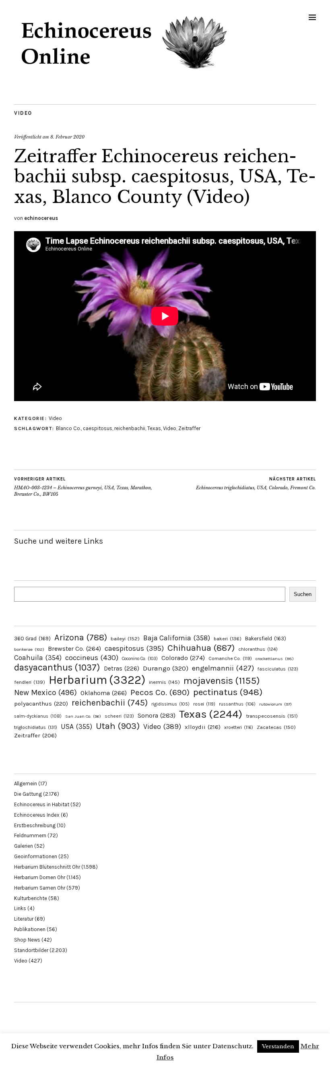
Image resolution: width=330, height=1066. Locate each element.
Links (20, 908)
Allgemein (25, 783)
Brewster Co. (74, 648)
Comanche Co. (230, 658)
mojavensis (222, 680)
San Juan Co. (83, 716)
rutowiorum (275, 704)
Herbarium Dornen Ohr (39, 877)
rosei (204, 704)
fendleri (29, 682)
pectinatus (227, 692)
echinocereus (41, 218)
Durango (165, 668)
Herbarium (97, 680)
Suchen (302, 594)
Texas (154, 428)
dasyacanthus (57, 667)
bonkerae (29, 649)
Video (23, 113)
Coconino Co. (140, 658)
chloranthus (258, 649)
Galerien (23, 846)
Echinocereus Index (37, 815)
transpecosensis (272, 716)
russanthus (237, 704)
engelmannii (223, 668)
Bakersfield (265, 638)
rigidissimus (170, 704)
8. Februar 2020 (67, 137)
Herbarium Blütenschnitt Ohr (47, 867)
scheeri (119, 716)
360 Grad (32, 638)
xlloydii (203, 727)
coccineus (91, 657)
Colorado (183, 658)
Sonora (156, 715)
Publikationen (29, 929)
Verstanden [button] (278, 1046)
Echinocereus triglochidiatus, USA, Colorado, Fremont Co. (256, 483)
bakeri (227, 639)
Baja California (176, 638)
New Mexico (45, 692)
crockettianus (275, 658)
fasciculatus (278, 669)
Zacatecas (276, 727)
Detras (121, 668)
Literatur (23, 919)
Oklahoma (103, 693)
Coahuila (38, 658)
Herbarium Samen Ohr (39, 888)
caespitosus (97, 428)
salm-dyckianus (38, 716)
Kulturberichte (30, 898)
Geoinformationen (35, 856)
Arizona (80, 637)
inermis (164, 682)
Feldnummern (30, 835)
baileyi (125, 638)
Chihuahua (201, 647)
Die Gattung (28, 794)
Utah (118, 725)
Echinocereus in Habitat (41, 804)
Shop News (27, 940)
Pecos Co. (160, 692)
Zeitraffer (189, 428)
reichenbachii (129, 428)
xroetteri (238, 727)
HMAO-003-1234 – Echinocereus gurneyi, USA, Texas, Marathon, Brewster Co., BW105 (83, 486)
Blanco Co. (68, 428)
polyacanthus (41, 703)
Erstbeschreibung (35, 825)
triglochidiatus (35, 727)
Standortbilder (31, 950)
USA (76, 726)
